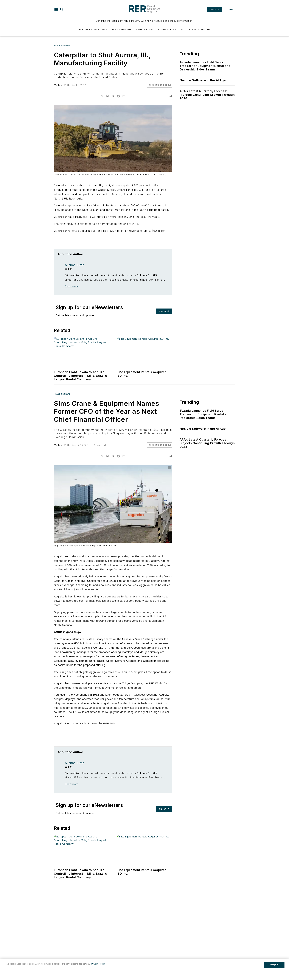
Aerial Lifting (144, 29)
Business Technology (171, 29)
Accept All (274, 965)
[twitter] (113, 96)
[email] (123, 96)
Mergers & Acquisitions (92, 29)
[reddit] (118, 96)
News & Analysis (121, 29)
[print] (170, 96)
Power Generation (199, 29)
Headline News (62, 45)
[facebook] (102, 96)
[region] (144, 965)
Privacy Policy (98, 964)
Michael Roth (62, 85)
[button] (56, 9)
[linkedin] (107, 96)
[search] (62, 9)
